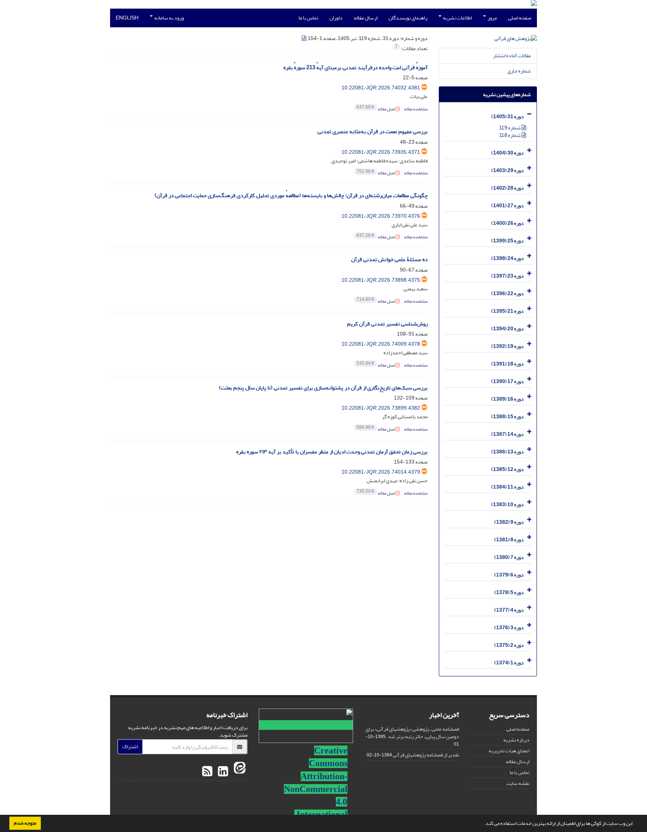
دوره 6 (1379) (509, 575)
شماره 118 (510, 135)
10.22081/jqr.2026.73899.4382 (380, 408)
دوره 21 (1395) (507, 311)
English (127, 18)
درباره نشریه (516, 740)
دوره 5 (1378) (509, 592)
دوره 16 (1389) (507, 399)
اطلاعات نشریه (457, 18)
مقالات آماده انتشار (512, 56)
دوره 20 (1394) (507, 329)
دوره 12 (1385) (507, 469)
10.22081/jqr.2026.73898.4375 (380, 280)
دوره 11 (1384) (507, 487)
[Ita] (238, 771)
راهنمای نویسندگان (408, 18)
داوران (336, 18)
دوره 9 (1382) (509, 522)
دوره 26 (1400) (507, 223)
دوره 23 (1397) (507, 276)
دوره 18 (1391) (507, 364)
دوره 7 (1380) (509, 557)
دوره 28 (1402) (507, 188)
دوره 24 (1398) (507, 258)
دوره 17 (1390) (507, 381)
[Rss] (207, 771)
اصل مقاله (376, 109)
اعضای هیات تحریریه (509, 751)
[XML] (304, 38)
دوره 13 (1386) (507, 452)
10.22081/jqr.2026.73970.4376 (380, 216)
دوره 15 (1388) (507, 417)
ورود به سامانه (169, 18)
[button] (482, 824)
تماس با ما (308, 18)
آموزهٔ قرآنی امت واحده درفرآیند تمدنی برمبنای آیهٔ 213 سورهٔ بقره (355, 67)
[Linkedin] (222, 771)
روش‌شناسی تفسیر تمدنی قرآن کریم (387, 323)
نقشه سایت (517, 783)
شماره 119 (510, 128)
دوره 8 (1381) (509, 540)
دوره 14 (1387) (507, 434)
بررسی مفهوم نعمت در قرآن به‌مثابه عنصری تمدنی (373, 131)
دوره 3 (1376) (509, 628)
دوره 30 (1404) (507, 153)
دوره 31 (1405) (507, 116)
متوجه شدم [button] (25, 823)
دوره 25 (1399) (507, 241)
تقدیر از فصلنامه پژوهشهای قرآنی (426, 755)
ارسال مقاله (365, 18)
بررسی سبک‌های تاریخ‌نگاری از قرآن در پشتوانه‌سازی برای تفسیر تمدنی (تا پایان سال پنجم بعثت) (323, 387)
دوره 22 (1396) (507, 293)
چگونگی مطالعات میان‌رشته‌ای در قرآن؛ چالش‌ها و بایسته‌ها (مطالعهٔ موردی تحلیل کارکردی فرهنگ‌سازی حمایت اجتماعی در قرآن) (291, 195)
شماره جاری (519, 71)
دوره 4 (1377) (509, 610)
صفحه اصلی (519, 18)
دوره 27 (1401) (507, 206)
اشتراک (130, 746)
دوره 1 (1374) (509, 663)
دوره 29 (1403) (507, 170)
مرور (492, 18)
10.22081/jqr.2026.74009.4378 (380, 344)
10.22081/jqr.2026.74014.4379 (380, 472)
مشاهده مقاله (416, 109)
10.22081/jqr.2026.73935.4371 (380, 152)
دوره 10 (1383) (507, 504)
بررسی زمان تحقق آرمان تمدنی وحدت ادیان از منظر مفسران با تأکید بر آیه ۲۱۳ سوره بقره (332, 451)
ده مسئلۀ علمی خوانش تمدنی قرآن (389, 259)
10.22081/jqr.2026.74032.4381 (380, 88)
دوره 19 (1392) (507, 346)
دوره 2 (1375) (509, 645)
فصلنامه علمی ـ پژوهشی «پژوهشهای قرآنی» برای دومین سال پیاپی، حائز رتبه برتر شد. (412, 732)
